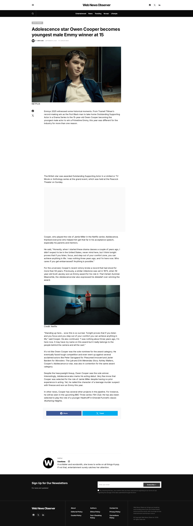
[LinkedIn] (159, 5)
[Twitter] (154, 5)
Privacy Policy (115, 512)
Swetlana (61, 461)
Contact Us (114, 508)
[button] (33, 5)
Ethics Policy (95, 512)
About (73, 508)
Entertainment (37, 22)
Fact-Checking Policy (96, 516)
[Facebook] (150, 5)
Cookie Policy (76, 515)
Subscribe (150, 485)
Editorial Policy (76, 512)
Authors (93, 508)
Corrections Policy (114, 516)
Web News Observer (96, 5)
